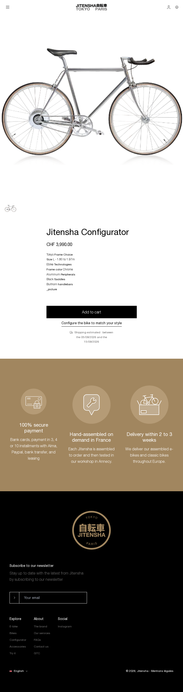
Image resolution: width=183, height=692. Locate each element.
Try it (13, 653)
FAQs (37, 640)
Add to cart (91, 312)
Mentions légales (162, 671)
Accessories (18, 646)
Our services (42, 633)
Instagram (65, 626)
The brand (40, 626)
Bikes (13, 633)
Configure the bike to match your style (91, 323)
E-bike (14, 626)
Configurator (18, 640)
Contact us (41, 646)
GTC (37, 653)
